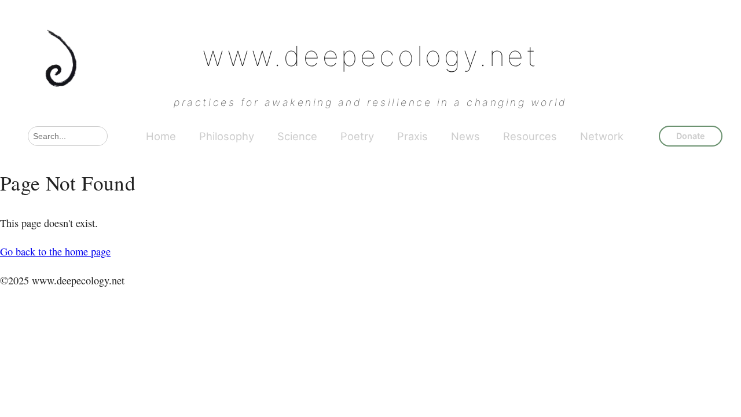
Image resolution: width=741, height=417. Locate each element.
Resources (530, 136)
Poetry (357, 136)
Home (161, 136)
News (465, 136)
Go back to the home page (55, 251)
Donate (690, 136)
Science (297, 136)
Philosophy (226, 136)
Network (601, 136)
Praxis (412, 136)
